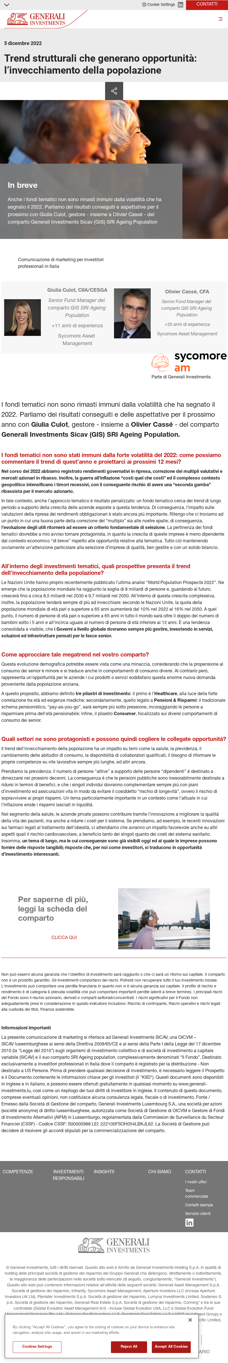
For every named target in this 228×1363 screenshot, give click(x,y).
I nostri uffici (196, 1182)
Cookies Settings (37, 1347)
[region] (101, 1336)
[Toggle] (220, 19)
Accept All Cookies (171, 1347)
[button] (158, 5)
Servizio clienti (197, 1214)
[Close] (190, 1320)
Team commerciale (196, 1194)
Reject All (129, 1347)
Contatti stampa (199, 1205)
